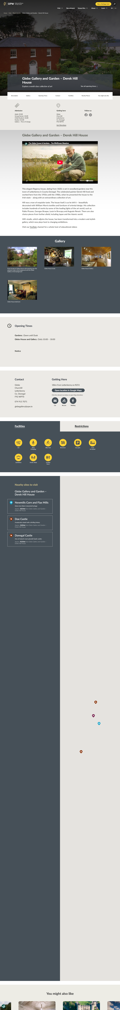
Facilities (70, 95)
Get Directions (61, 125)
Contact (58, 95)
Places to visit (17, 13)
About (93, 8)
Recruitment (70, 8)
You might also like (103, 95)
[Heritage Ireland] (12, 3)
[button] (93, 715)
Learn (103, 8)
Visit (58, 8)
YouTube (33, 227)
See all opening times (88, 86)
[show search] (114, 4)
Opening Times (42, 95)
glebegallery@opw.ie (23, 407)
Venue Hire (81, 8)
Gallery (28, 95)
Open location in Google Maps (68, 390)
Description (14, 95)
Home (5, 13)
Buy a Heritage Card (103, 4)
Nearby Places (86, 95)
